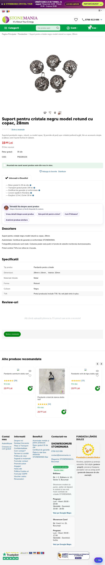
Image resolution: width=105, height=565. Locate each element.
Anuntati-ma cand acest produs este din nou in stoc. (30, 165)
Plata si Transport (21, 446)
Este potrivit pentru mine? (49, 214)
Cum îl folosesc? (71, 214)
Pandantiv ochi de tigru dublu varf (84, 374)
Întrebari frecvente (21, 443)
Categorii (13, 28)
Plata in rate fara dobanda (39, 453)
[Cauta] (57, 28)
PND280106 (22, 157)
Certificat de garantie (41, 450)
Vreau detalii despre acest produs (20, 214)
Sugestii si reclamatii (22, 458)
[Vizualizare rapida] (30, 371)
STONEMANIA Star (40, 457)
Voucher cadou (20, 476)
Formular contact (21, 461)
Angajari (17, 466)
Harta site (18, 469)
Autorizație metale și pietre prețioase (41, 442)
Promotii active (20, 464)
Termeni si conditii (21, 453)
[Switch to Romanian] (8, 11)
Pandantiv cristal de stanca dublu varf (51, 398)
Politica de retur (20, 456)
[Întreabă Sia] (98, 560)
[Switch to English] (3, 11)
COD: (4, 157)
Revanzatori (19, 479)
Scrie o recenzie (18, 129)
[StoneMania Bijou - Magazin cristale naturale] (20, 19)
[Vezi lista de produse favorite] (76, 21)
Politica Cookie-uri (21, 471)
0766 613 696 (92, 19)
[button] (62, 171)
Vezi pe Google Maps (62, 513)
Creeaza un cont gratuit (6, 448)
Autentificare (7, 443)
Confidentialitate (20, 448)
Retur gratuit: (7, 152)
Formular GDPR (20, 474)
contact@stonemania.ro (61, 455)
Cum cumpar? (20, 451)
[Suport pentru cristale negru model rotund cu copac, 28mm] (52, 74)
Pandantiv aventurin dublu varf (16, 374)
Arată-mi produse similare (17, 220)
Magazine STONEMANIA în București (62, 460)
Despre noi (18, 441)
